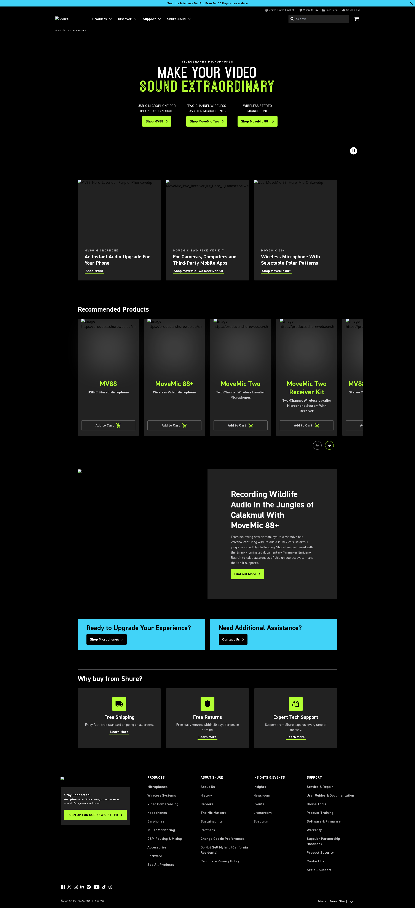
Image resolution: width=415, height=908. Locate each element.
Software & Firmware (324, 821)
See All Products (160, 865)
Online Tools (316, 804)
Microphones (157, 787)
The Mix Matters (213, 813)
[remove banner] (411, 3)
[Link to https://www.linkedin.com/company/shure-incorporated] (82, 887)
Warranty (314, 830)
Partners (208, 830)
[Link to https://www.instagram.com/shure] (75, 887)
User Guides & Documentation (330, 795)
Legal (351, 901)
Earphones (155, 821)
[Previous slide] (317, 445)
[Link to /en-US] (69, 19)
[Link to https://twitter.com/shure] (69, 887)
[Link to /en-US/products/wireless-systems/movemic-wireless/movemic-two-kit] (207, 230)
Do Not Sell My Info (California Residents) (224, 850)
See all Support (319, 870)
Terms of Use (337, 901)
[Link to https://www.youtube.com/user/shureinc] (96, 887)
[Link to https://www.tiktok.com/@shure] (104, 887)
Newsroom (262, 795)
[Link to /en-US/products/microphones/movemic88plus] (295, 230)
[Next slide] (329, 445)
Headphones (157, 813)
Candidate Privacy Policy (220, 861)
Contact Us (315, 861)
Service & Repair (320, 787)
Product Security (320, 852)
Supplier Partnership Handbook (330, 841)
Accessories (156, 847)
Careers (207, 804)
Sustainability (212, 821)
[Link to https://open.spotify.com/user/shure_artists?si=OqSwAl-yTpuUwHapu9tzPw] (88, 887)
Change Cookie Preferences (222, 839)
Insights (260, 787)
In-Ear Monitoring (161, 830)
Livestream (263, 813)
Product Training (320, 813)
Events (259, 804)
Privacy (322, 901)
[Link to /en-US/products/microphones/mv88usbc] (119, 230)
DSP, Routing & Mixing (164, 839)
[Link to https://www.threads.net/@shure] (110, 887)
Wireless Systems (161, 795)
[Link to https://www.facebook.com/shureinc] (63, 887)
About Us (208, 787)
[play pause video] (353, 151)
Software (154, 856)
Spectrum (261, 821)
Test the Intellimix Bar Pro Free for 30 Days (207, 3)
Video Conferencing (162, 804)
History (206, 795)
